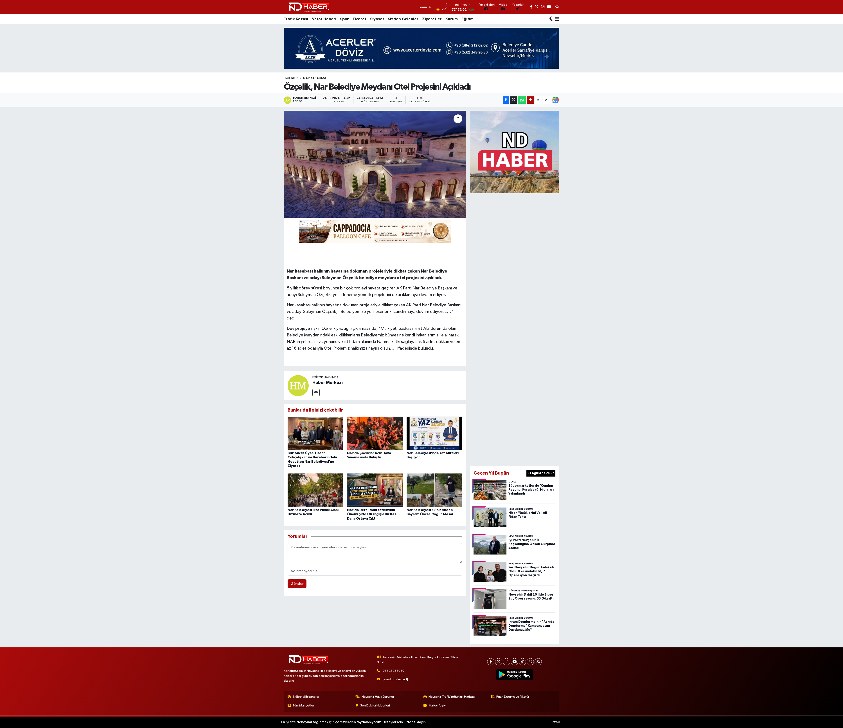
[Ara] (557, 7)
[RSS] (538, 661)
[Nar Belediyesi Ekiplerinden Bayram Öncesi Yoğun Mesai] (434, 490)
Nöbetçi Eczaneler (306, 696)
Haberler (291, 78)
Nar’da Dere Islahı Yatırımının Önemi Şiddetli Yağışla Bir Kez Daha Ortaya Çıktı (371, 514)
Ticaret (359, 19)
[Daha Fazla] (530, 100)
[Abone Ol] (555, 100)
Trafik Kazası (296, 19)
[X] (498, 661)
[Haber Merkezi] (298, 385)
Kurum (451, 19)
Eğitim (467, 19)
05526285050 (393, 670)
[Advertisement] (514, 329)
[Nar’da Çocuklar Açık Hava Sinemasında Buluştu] (375, 433)
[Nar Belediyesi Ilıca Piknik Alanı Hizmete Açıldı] (315, 490)
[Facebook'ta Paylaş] (506, 100)
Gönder (297, 584)
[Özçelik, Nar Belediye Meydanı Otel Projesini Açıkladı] (375, 164)
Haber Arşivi (437, 705)
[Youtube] (514, 661)
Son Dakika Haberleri (375, 705)
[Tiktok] (522, 661)
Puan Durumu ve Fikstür (512, 696)
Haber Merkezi (327, 382)
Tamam (555, 722)
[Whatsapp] (530, 661)
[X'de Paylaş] (513, 100)
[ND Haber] (309, 7)
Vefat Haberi (324, 19)
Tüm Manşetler (303, 705)
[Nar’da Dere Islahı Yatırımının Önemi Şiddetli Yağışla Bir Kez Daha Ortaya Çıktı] (375, 490)
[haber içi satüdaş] (375, 231)
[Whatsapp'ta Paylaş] (522, 100)
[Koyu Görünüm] (551, 19)
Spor (344, 19)
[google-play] (514, 674)
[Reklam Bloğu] (514, 152)
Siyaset (377, 19)
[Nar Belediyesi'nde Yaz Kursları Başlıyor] (434, 433)
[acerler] (421, 48)
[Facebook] (490, 661)
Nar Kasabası (314, 78)
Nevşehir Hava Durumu (378, 696)
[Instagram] (506, 661)
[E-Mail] (316, 392)
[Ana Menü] (556, 19)
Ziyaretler (432, 19)
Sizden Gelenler (403, 19)
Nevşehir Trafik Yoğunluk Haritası (452, 696)
